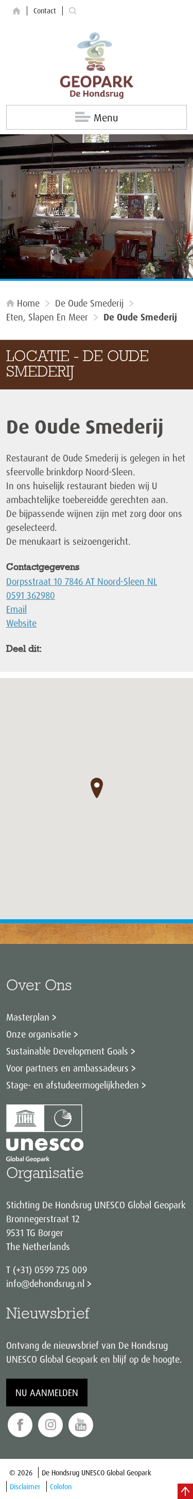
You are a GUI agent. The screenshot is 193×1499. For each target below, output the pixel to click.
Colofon (61, 1486)
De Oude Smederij (89, 303)
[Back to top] (185, 1491)
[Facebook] (20, 1425)
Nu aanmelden (46, 1392)
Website (21, 623)
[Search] (72, 11)
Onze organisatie (38, 1034)
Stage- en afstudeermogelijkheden (72, 1085)
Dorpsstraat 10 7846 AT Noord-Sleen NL (81, 581)
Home (28, 303)
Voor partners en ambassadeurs (67, 1068)
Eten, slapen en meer (47, 317)
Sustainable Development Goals (67, 1051)
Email (16, 609)
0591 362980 (30, 595)
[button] (96, 788)
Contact (44, 10)
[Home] (16, 11)
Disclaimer (25, 1486)
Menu (106, 117)
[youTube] (80, 1425)
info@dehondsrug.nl (45, 1283)
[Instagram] (50, 1425)
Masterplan (27, 1017)
